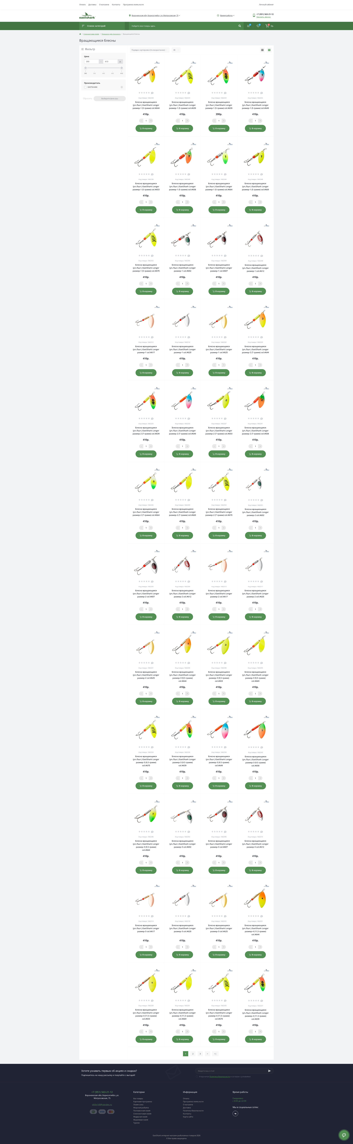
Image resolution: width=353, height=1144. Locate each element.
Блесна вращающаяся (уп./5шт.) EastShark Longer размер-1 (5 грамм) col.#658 (182, 186)
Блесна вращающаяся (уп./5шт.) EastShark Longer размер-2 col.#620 (255, 593)
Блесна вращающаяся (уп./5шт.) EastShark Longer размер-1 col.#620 (182, 349)
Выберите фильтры (109, 98)
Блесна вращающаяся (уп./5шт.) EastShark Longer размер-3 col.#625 (219, 928)
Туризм (136, 1123)
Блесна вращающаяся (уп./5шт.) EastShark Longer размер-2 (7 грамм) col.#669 (182, 512)
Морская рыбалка (141, 1107)
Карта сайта (188, 1116)
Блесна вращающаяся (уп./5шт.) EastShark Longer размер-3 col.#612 (255, 844)
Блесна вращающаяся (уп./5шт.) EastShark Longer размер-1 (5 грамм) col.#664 (218, 186)
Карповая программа (142, 1101)
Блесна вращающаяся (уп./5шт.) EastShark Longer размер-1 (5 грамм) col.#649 (255, 105)
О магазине (104, 4)
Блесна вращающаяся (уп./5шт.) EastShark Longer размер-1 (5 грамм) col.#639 (182, 105)
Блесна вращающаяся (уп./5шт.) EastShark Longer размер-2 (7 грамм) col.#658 (255, 430)
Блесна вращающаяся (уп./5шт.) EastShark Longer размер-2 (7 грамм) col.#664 (146, 512)
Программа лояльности (133, 4)
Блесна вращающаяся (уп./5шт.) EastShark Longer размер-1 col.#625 (219, 349)
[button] (155, 15)
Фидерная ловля (140, 1116)
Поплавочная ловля (141, 1110)
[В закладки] (163, 58)
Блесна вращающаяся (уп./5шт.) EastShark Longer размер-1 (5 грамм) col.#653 (146, 186)
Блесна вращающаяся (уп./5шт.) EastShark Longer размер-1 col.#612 (255, 268)
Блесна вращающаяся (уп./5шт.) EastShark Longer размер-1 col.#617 (146, 349)
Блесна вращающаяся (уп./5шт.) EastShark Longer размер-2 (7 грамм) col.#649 (182, 430)
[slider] (85, 68)
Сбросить (87, 98)
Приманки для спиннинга (111, 34)
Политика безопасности (219, 1076)
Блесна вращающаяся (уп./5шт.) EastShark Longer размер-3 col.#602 (182, 844)
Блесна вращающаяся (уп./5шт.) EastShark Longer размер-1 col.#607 (219, 267)
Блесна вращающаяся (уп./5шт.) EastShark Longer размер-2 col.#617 (219, 593)
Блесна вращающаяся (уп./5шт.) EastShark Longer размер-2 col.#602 (255, 512)
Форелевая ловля (140, 1119)
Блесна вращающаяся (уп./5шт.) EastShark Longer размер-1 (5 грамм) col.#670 (146, 267)
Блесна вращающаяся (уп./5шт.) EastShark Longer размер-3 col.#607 (219, 844)
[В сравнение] (159, 58)
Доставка (92, 4)
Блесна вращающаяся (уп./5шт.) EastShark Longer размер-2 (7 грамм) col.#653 (218, 430)
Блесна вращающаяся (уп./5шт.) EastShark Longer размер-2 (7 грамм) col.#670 (218, 512)
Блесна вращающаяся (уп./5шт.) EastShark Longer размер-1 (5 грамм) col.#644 (146, 105)
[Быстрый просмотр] (155, 58)
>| (215, 1053)
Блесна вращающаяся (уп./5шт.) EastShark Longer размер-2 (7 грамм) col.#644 (255, 349)
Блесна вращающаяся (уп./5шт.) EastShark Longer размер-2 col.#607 (146, 593)
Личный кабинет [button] (266, 4)
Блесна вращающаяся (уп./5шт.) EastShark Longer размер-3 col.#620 (182, 928)
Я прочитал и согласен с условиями (225, 1076)
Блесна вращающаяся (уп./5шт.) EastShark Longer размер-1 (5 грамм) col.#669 (255, 186)
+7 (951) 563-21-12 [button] (102, 1092)
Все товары (138, 1098)
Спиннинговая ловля (91, 34)
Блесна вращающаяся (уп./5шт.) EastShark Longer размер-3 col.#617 (146, 928)
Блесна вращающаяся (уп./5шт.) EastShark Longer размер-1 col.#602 (182, 267)
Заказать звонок (263, 17)
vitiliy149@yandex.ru (102, 1104)
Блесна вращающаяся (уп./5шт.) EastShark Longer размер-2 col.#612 (182, 593)
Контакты (116, 4)
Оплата (82, 4)
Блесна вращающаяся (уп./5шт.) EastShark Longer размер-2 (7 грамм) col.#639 (146, 430)
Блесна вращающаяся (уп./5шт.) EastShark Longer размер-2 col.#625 (146, 675)
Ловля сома (138, 1104)
